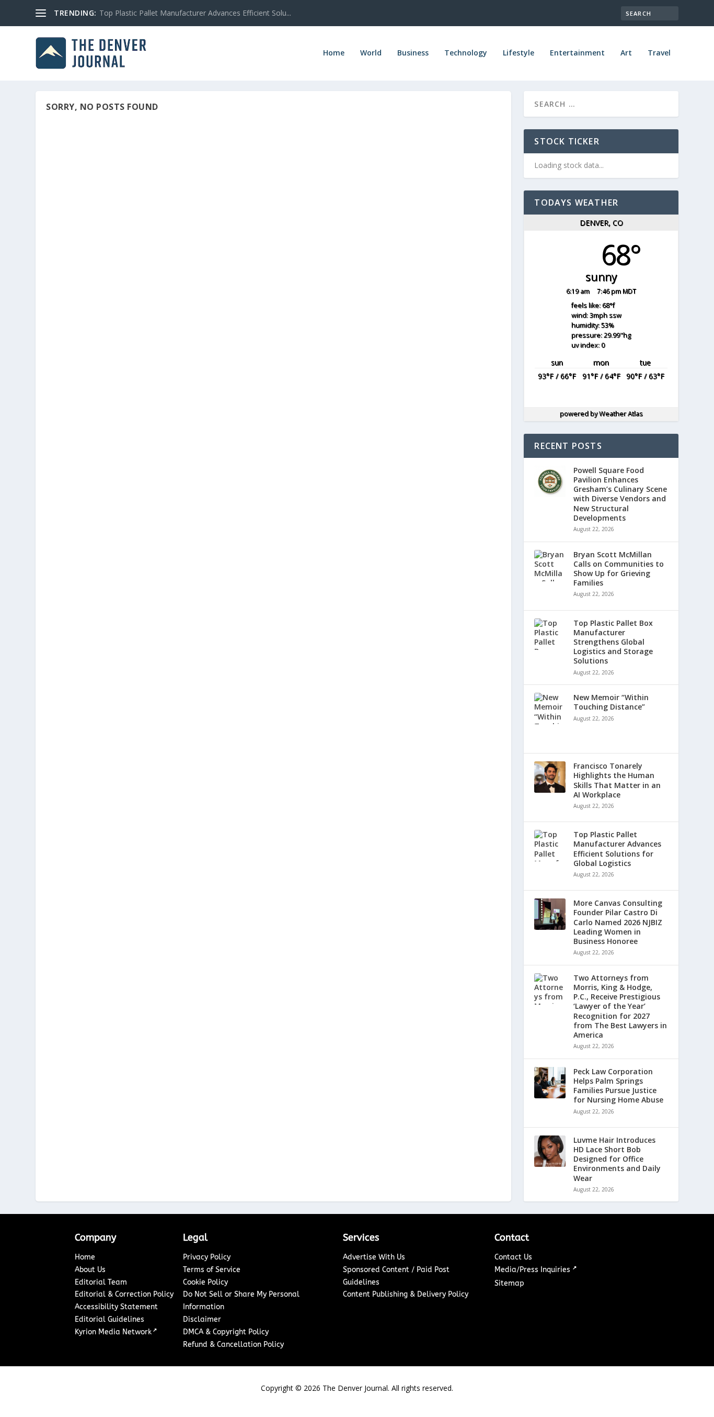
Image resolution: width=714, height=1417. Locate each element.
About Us (90, 1269)
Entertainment (577, 53)
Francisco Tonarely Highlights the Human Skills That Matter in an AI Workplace (617, 780)
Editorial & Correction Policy (124, 1294)
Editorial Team (101, 1282)
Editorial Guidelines (109, 1319)
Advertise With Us (374, 1257)
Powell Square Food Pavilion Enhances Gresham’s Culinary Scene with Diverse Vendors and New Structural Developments (620, 494)
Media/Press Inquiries (533, 1269)
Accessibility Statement (116, 1306)
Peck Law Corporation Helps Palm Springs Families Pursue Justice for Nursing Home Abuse (618, 1086)
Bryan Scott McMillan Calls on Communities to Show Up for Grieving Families (618, 569)
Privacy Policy (207, 1257)
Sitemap (509, 1283)
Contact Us (513, 1257)
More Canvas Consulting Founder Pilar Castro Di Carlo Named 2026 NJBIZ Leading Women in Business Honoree (617, 922)
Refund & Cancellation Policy (233, 1344)
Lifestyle (518, 53)
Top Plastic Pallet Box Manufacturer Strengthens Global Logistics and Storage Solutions (613, 642)
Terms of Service (211, 1269)
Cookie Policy (205, 1282)
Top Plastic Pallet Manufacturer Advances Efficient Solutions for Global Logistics (617, 849)
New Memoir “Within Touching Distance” (611, 702)
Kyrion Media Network (113, 1332)
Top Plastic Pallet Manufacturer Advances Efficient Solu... (195, 13)
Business (413, 53)
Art (626, 53)
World (371, 53)
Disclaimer (202, 1319)
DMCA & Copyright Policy (226, 1332)
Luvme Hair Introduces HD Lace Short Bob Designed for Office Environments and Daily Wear (617, 1159)
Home (333, 53)
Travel (659, 53)
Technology (465, 53)
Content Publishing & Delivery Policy (405, 1294)
